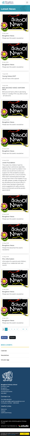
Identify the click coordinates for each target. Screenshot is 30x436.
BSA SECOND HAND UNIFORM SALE (13, 88)
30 (23, 329)
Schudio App (5, 360)
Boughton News (8, 36)
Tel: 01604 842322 (6, 399)
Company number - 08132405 (10, 403)
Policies (3, 411)
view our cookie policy (11, 434)
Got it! (24, 433)
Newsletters (5, 355)
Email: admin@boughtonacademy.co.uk (13, 401)
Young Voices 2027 (9, 76)
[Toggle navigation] (27, 2)
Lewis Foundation (8, 162)
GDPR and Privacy (6, 412)
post (13, 337)
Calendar (4, 351)
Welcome (4, 409)
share (5, 337)
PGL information (8, 259)
